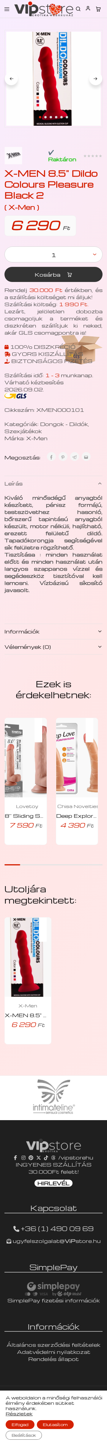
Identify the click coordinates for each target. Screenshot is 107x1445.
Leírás (13, 483)
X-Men (37, 438)
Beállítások (24, 1435)
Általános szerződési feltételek (53, 1344)
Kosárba (48, 274)
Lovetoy (27, 806)
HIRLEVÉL (53, 1183)
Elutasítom (55, 1424)
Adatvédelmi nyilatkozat (53, 1351)
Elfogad (20, 1424)
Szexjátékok (23, 431)
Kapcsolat (53, 1208)
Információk (22, 631)
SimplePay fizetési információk (53, 1300)
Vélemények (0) (27, 646)
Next (95, 78)
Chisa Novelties (78, 806)
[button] (41, 726)
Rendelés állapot (53, 1358)
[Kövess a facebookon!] (16, 1157)
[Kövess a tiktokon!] (46, 1157)
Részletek (19, 1413)
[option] (53, 1098)
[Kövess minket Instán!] (23, 1157)
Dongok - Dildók (64, 423)
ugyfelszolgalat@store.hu (56, 1240)
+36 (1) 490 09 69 (57, 1228)
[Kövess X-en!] (38, 1157)
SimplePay (53, 1267)
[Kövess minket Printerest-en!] (31, 1157)
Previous (11, 78)
